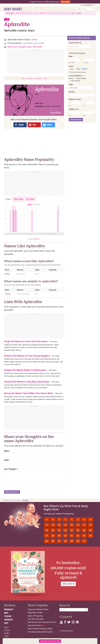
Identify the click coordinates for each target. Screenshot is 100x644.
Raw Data (18, 198)
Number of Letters (75, 99)
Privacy (6, 633)
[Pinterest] (77, 623)
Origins (78, 13)
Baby (6, 612)
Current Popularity (76, 76)
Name (6, 451)
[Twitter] (68, 623)
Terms (6, 636)
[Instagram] (73, 623)
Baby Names (13, 8)
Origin (71, 84)
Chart (8, 198)
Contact (7, 630)
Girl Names (18, 500)
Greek (34, 39)
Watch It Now (65, 2)
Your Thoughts (11, 469)
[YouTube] (61, 623)
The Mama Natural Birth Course (40, 632)
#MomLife (8, 619)
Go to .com (87, 5)
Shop (6, 623)
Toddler (7, 616)
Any (72, 69)
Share (24, 78)
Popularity (30, 78)
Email (6, 460)
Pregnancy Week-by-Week (38, 609)
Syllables (74, 109)
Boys (78, 69)
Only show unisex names (78, 72)
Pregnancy (9, 609)
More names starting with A (49, 641)
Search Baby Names (76, 119)
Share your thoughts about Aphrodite (24, 46)
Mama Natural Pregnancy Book (40, 628)
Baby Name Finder (35, 612)
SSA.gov (36, 239)
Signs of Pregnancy (35, 615)
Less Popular (75, 81)
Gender (71, 66)
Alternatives (39, 78)
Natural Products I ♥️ (36, 625)
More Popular (81, 78)
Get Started (9, 13)
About (6, 627)
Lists (72, 13)
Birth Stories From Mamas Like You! (42, 622)
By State (30, 198)
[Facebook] (65, 623)
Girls (85, 69)
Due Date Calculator (36, 619)
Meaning (72, 92)
